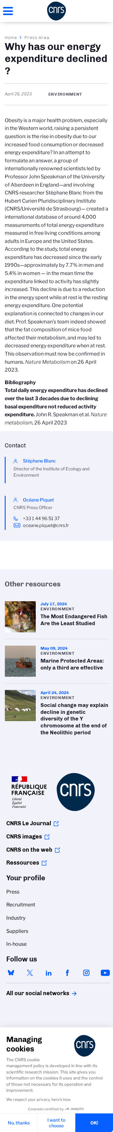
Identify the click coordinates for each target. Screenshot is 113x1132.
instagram (86, 973)
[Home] (56, 11)
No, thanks (19, 1122)
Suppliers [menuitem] (17, 931)
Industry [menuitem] (15, 918)
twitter (30, 973)
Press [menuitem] (12, 892)
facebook (67, 973)
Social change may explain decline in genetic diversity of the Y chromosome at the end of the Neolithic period (56, 714)
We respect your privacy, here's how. (38, 1099)
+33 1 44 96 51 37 (41, 518)
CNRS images (24, 836)
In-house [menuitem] (16, 944)
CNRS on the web (29, 849)
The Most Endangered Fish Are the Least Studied (56, 616)
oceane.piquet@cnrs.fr (46, 525)
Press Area (36, 37)
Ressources (22, 862)
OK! (94, 1122)
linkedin (48, 973)
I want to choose (56, 1122)
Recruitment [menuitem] (20, 905)
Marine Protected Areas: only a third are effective (56, 661)
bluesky (11, 973)
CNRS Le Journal (28, 823)
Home (11, 37)
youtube (105, 973)
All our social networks (31, 993)
